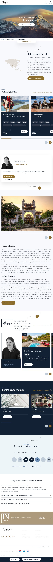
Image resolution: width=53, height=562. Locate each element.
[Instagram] (2, 536)
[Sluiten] (51, 559)
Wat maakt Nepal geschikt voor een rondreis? (14, 485)
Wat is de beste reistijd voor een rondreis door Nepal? (17, 495)
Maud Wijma (7, 362)
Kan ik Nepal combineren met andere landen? (14, 499)
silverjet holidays (41, 547)
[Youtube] (9, 536)
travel (34, 547)
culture (49, 547)
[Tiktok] (13, 536)
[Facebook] (6, 536)
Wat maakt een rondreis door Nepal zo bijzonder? (15, 503)
